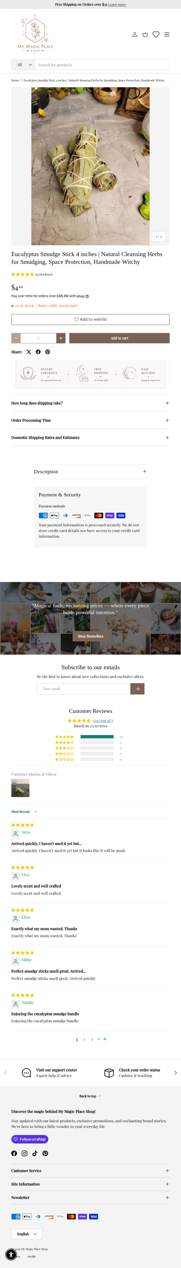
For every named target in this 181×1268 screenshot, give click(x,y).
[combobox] (90, 65)
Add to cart (119, 338)
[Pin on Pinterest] (47, 352)
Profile (32, 1256)
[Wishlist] (156, 34)
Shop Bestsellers (90, 636)
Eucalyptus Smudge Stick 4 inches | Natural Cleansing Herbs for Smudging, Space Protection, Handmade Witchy (94, 80)
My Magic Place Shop (34, 1249)
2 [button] (84, 1038)
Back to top (88, 1096)
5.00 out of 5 (102, 720)
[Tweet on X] (28, 352)
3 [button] (92, 1038)
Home (15, 80)
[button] (145, 34)
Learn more (117, 4)
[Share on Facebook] (38, 352)
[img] (22, 824)
